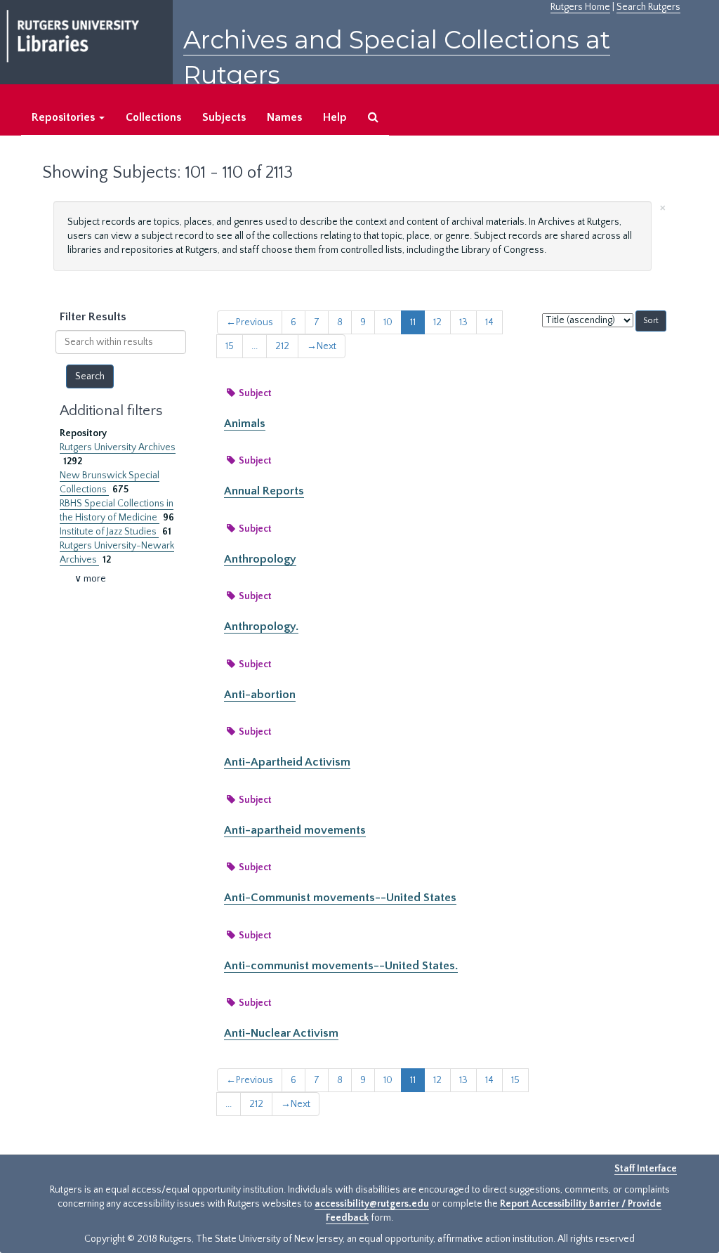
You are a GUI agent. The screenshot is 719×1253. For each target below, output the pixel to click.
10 (388, 322)
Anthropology (260, 559)
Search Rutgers (648, 7)
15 (229, 346)
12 (437, 322)
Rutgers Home (580, 7)
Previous (249, 322)
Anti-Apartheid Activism (287, 762)
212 (282, 346)
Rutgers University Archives (118, 447)
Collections (153, 117)
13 (463, 322)
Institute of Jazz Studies (109, 531)
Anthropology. (261, 626)
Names (284, 117)
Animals (244, 423)
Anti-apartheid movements (295, 830)
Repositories (65, 117)
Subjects (224, 117)
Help (335, 117)
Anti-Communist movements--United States (340, 897)
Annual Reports (264, 491)
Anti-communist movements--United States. (341, 965)
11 (413, 322)
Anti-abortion (260, 694)
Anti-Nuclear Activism (281, 1033)
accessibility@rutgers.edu (372, 1203)
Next (321, 346)
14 (489, 322)
